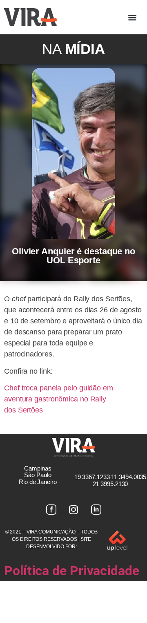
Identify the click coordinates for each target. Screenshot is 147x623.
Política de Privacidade (71, 570)
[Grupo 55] (51, 510)
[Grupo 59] (96, 510)
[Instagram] (73, 510)
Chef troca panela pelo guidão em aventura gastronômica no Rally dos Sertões (58, 399)
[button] (132, 17)
